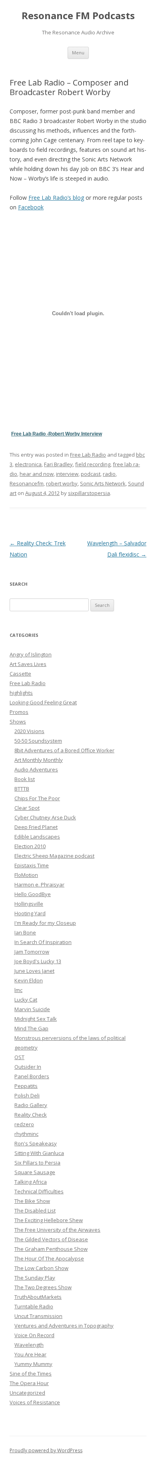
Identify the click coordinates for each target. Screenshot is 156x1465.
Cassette (20, 673)
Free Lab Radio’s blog (56, 197)
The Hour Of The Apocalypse (49, 1258)
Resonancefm (27, 483)
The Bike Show (32, 1201)
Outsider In (27, 1066)
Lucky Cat (25, 999)
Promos (19, 712)
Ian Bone (25, 932)
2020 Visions (29, 731)
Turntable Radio (33, 1306)
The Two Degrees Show (43, 1287)
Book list (24, 779)
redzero (24, 1124)
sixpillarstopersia (89, 493)
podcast (90, 473)
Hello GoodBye (32, 894)
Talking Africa (30, 1181)
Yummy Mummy (33, 1364)
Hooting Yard (30, 913)
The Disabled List (35, 1210)
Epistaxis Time (31, 865)
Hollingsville (28, 903)
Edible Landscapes (37, 836)
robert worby (62, 483)
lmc (18, 990)
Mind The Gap (31, 1028)
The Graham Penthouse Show (51, 1248)
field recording (92, 464)
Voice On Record (34, 1335)
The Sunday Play (34, 1277)
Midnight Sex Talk (35, 1018)
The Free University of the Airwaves (57, 1229)
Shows (18, 721)
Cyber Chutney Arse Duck (45, 817)
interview (67, 473)
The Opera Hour (29, 1383)
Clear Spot (27, 807)
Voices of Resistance (35, 1402)
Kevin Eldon (28, 980)
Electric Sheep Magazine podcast (54, 855)
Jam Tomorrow (31, 951)
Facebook (31, 207)
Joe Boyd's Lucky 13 (37, 961)
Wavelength (29, 1344)
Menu (78, 53)
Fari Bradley (58, 464)
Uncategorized (27, 1392)
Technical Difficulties (39, 1191)
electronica (28, 464)
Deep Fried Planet (36, 827)
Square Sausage (34, 1172)
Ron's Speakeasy (35, 1143)
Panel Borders (31, 1076)
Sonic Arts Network (103, 483)
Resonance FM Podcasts (78, 16)
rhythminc (26, 1133)
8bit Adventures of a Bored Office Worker (64, 750)
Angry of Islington (31, 654)
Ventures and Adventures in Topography (64, 1325)
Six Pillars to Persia (37, 1162)
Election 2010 (30, 846)
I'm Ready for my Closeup (45, 922)
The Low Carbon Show (41, 1268)
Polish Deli (27, 1095)
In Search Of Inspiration (43, 942)
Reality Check (30, 1114)
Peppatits (26, 1085)
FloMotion (26, 875)
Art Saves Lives (28, 664)
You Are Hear (30, 1354)
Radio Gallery (30, 1105)
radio (109, 473)
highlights (21, 692)
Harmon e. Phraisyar (39, 884)
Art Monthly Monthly (38, 759)
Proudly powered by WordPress (46, 1450)
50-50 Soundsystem (38, 740)
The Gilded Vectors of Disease (51, 1239)
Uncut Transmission (38, 1316)
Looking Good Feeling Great (43, 702)
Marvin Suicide (32, 1009)
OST (19, 1057)
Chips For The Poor (37, 798)
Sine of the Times (31, 1373)
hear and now (37, 473)
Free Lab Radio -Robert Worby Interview (56, 434)
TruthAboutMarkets (38, 1296)
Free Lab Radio (88, 454)
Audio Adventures (36, 769)
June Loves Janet (34, 970)
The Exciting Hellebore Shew (48, 1220)
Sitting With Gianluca (39, 1153)
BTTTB (21, 788)
